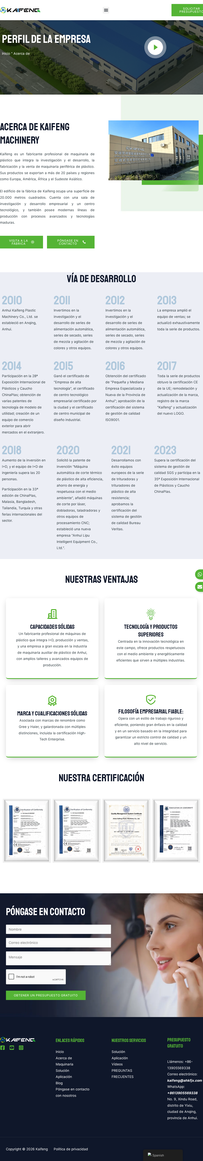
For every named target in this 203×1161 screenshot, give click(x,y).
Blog (59, 1083)
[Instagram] (21, 1047)
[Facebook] (2, 1047)
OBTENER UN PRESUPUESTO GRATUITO (46, 995)
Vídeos (117, 1064)
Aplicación (64, 1077)
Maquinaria (64, 1064)
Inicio (6, 54)
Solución (62, 1071)
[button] (106, 10)
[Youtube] (11, 1047)
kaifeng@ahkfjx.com (184, 1080)
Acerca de (64, 1058)
